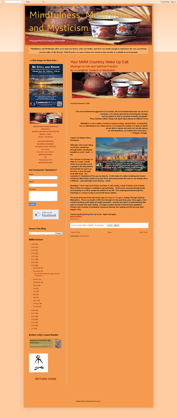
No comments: (99, 225)
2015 (33, 319)
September (37, 282)
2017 (33, 313)
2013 (33, 325)
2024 (33, 250)
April (35, 297)
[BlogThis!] (110, 225)
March (35, 301)
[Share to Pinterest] (118, 225)
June (35, 291)
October (36, 279)
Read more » (75, 219)
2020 (33, 262)
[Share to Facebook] (115, 225)
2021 (33, 259)
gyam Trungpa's (116, 198)
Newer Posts (75, 232)
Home (110, 232)
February (36, 303)
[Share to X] (113, 225)
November (37, 271)
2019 (33, 265)
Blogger (98, 401)
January (36, 306)
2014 (33, 322)
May (34, 294)
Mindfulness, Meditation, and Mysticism (81, 21)
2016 (33, 316)
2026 (33, 244)
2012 (33, 328)
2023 (33, 253)
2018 (33, 310)
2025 (33, 247)
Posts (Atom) (84, 236)
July (34, 288)
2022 (33, 256)
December (37, 268)
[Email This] (108, 225)
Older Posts (143, 232)
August (35, 285)
